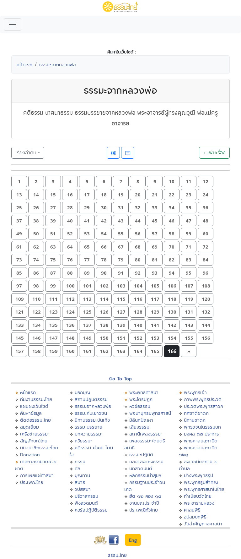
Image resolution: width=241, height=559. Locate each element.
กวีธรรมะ (83, 440)
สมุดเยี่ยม (29, 427)
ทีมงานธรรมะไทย (36, 399)
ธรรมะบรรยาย (88, 427)
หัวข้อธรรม (139, 406)
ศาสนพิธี (192, 510)
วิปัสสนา (83, 489)
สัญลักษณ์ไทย (33, 440)
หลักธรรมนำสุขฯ (145, 475)
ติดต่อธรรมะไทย (35, 420)
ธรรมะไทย (117, 555)
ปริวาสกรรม (86, 496)
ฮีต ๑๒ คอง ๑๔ (145, 496)
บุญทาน (82, 475)
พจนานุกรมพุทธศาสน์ (150, 413)
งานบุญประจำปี (144, 503)
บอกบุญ (82, 392)
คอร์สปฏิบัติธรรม (91, 510)
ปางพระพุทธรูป (198, 475)
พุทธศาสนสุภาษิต (200, 440)
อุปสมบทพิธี (195, 516)
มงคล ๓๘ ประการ (201, 433)
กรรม (80, 461)
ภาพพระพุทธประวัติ (203, 399)
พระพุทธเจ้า (195, 392)
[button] (19, 181)
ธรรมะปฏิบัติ (141, 454)
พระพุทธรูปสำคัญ (201, 482)
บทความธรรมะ (89, 433)
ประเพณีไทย (31, 482)
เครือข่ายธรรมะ (34, 433)
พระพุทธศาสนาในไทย (204, 489)
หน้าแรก (24, 64)
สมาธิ (80, 482)
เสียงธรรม (139, 427)
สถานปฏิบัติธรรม (91, 399)
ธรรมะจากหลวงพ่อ (57, 64)
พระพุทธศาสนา (143, 392)
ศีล (77, 468)
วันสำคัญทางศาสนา (203, 523)
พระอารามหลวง (199, 503)
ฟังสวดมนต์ (86, 503)
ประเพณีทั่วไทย (143, 510)
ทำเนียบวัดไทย (198, 496)
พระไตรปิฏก (141, 399)
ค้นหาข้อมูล (31, 413)
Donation (30, 454)
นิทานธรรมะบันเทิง (92, 420)
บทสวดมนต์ (140, 468)
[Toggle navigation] (12, 24)
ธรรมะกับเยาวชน (91, 413)
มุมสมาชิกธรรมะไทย (39, 447)
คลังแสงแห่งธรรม (146, 461)
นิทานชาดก (195, 420)
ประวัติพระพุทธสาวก (203, 406)
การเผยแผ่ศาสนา (37, 475)
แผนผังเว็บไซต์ (34, 406)
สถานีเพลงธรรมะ (145, 433)
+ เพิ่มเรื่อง (214, 152)
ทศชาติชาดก (196, 413)
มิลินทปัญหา (141, 420)
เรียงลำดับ (25, 152)
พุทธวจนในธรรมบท (202, 427)
